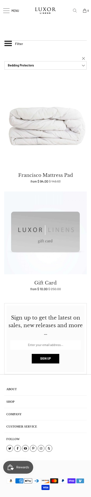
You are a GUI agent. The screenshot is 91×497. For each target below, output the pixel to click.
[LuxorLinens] (45, 10)
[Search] (76, 11)
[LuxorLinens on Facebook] (17, 448)
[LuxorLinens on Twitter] (9, 448)
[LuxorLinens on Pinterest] (33, 448)
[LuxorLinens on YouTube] (25, 448)
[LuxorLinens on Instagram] (41, 448)
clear (84, 59)
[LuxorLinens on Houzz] (49, 448)
